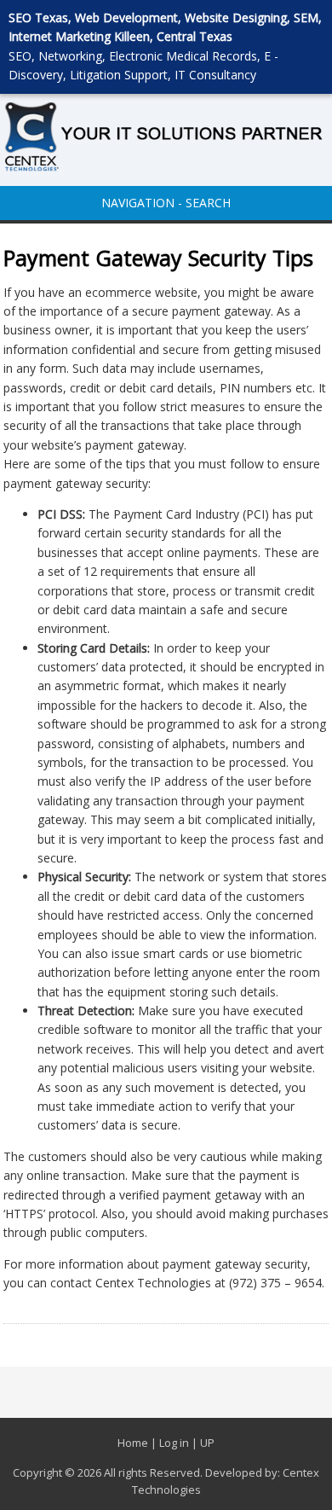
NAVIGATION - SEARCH (166, 203)
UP (207, 1442)
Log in (174, 1442)
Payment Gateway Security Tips (158, 257)
